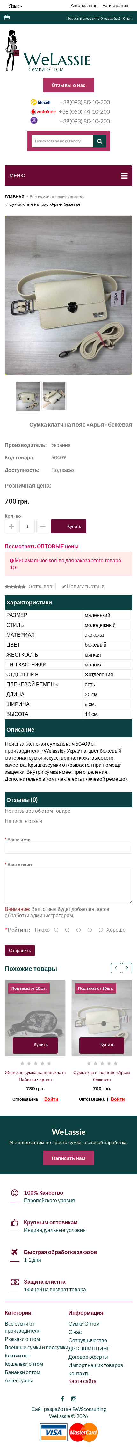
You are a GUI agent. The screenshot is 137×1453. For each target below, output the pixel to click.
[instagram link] (73, 1399)
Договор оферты (88, 1357)
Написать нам (68, 1158)
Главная (14, 196)
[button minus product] (42, 526)
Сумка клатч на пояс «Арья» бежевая (44, 204)
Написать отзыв (85, 586)
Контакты (79, 1373)
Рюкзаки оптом (22, 1339)
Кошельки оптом (24, 1364)
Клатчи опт (17, 1355)
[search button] (99, 141)
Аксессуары (19, 1380)
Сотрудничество (87, 1340)
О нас (75, 1332)
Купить (74, 526)
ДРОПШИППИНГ (89, 1348)
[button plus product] (11, 526)
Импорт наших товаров (95, 1365)
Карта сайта (82, 1381)
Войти (51, 1099)
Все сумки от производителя (57, 196)
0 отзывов (40, 586)
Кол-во (13, 516)
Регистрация (115, 5)
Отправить (20, 950)
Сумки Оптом (84, 1323)
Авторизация (84, 5)
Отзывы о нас (69, 85)
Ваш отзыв (19, 864)
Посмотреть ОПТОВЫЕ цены (42, 546)
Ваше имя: (18, 839)
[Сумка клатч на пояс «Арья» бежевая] (27, 396)
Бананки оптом (22, 1372)
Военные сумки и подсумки (36, 1347)
